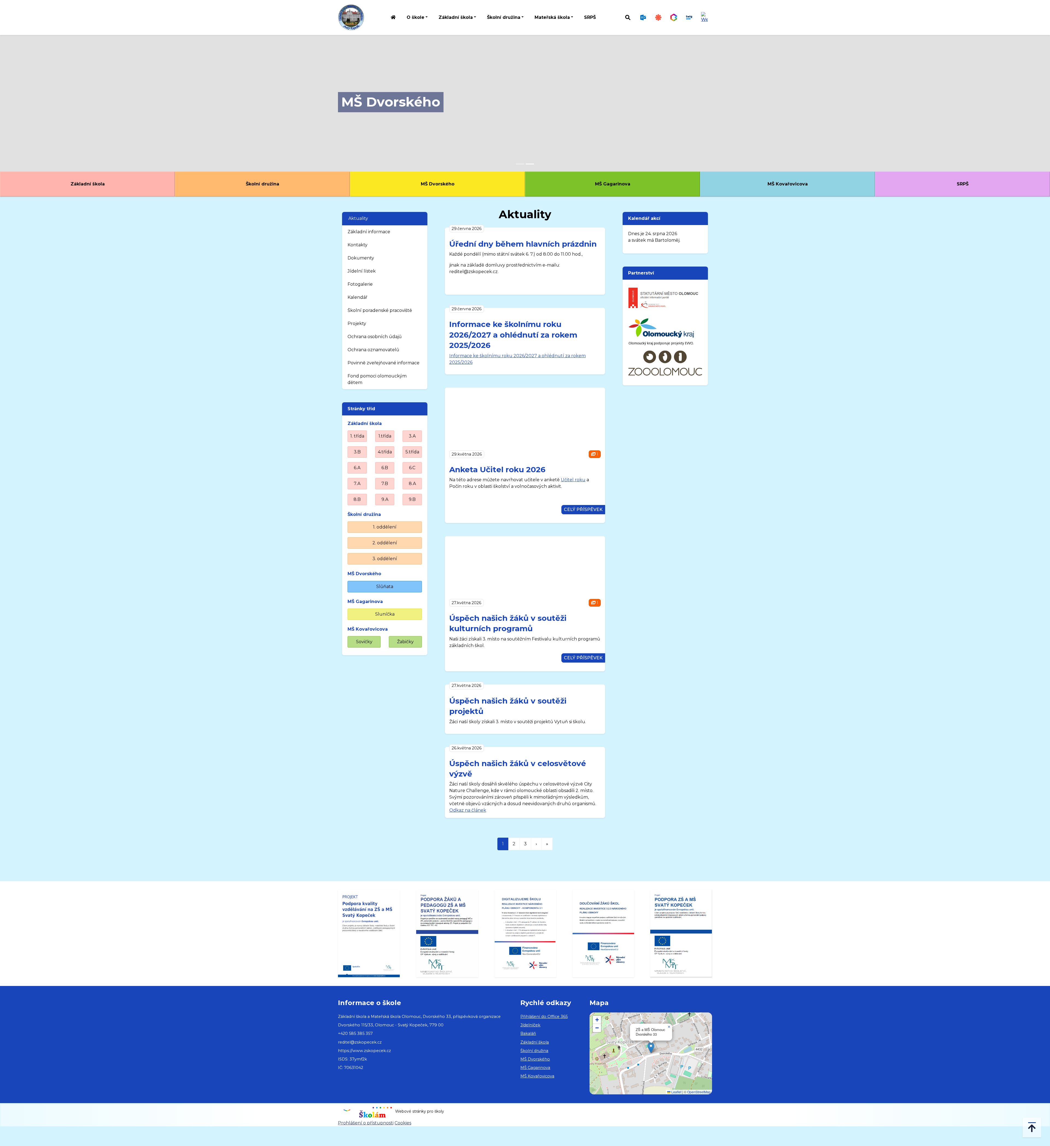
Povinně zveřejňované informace (383, 362)
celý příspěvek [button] (583, 509)
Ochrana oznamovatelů (373, 349)
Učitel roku (573, 479)
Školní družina (262, 184)
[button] (651, 1047)
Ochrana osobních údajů (375, 336)
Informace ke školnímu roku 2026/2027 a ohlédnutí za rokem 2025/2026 (513, 335)
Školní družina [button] (503, 17)
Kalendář (357, 297)
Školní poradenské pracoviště (380, 310)
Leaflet (675, 1091)
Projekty (357, 323)
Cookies (403, 1123)
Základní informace (369, 231)
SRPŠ (590, 17)
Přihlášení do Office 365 (544, 1016)
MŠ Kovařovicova (788, 184)
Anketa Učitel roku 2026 (497, 469)
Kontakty (358, 244)
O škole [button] (415, 17)
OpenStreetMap (699, 1091)
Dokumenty (361, 258)
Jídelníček (530, 1025)
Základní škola (88, 184)
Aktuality (358, 218)
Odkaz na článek (467, 810)
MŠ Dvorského (390, 102)
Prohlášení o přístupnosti (365, 1123)
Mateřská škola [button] (552, 17)
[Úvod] (393, 17)
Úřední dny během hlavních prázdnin (523, 244)
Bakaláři (528, 1033)
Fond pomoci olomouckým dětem (377, 379)
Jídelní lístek (362, 271)
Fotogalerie (360, 284)
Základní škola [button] (456, 17)
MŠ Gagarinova (612, 184)
